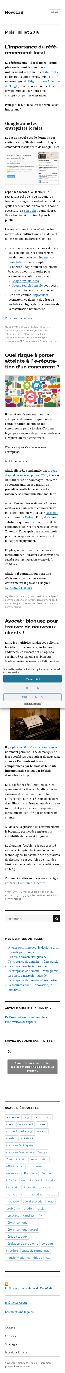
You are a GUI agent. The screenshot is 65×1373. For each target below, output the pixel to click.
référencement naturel (17, 337)
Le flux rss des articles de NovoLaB (28, 1288)
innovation (13, 1187)
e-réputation (39, 1159)
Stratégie (45, 327)
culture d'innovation (20, 1152)
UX (48, 1257)
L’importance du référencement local (31, 50)
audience (47, 891)
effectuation (14, 1166)
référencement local (34, 334)
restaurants (50, 72)
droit (54, 599)
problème (13, 1208)
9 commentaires (49, 341)
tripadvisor (31, 341)
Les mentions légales (19, 1312)
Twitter (30, 517)
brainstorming (42, 1117)
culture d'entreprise (20, 1145)
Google (21, 330)
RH (40, 1215)
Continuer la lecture (18, 318)
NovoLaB (14, 12)
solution (47, 1243)
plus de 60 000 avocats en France (34, 747)
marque (51, 1194)
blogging (24, 895)
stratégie (12, 1250)
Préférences (32, 697)
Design (42, 1152)
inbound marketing (43, 1180)
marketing (35, 1194)
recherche (41, 330)
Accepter (32, 678)
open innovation (33, 1201)
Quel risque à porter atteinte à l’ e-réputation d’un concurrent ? (32, 361)
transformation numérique (24, 1257)
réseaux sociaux (44, 603)
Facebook (52, 512)
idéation (11, 1180)
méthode (12, 1201)
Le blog (35, 327)
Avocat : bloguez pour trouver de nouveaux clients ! (31, 626)
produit (29, 1208)
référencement (13, 334)
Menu (54, 12)
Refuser (32, 687)
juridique (22, 603)
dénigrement (43, 599)
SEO (22, 341)
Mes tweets (32, 1067)
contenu (41, 1131)
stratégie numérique (36, 1250)
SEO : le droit (37, 596)
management (15, 1194)
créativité (27, 1138)
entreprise (10, 330)
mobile (30, 330)
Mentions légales (32, 703)
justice (31, 603)
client (33, 895)
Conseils (25, 327)
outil (51, 1201)
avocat (8, 895)
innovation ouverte (37, 1187)
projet (42, 1208)
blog (16, 895)
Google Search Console (27, 285)
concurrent (29, 599)
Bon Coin (30, 210)
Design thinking (16, 1159)
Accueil (10, 1328)
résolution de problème (22, 1243)
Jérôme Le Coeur (16, 1302)
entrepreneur (36, 1166)
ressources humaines (20, 1215)
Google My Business (25, 281)
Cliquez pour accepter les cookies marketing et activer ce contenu (32, 1067)
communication (13, 599)
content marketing (19, 1131)
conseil (41, 1124)
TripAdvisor (40, 295)
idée (23, 1180)
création (11, 1138)
